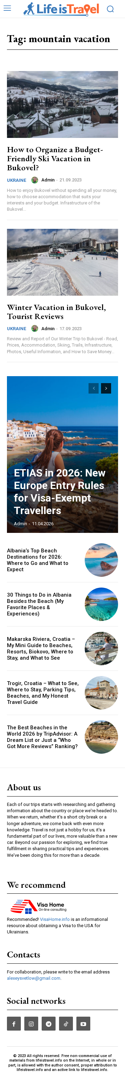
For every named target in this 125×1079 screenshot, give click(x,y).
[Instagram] (31, 1024)
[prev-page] (94, 388)
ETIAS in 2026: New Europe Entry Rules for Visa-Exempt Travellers (60, 492)
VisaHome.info (55, 919)
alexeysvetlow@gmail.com (33, 978)
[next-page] (106, 388)
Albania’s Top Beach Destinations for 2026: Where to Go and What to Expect (37, 560)
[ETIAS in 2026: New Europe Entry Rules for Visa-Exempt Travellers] (62, 454)
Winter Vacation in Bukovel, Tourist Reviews (56, 311)
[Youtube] (83, 1024)
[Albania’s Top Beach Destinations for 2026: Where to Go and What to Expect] (101, 560)
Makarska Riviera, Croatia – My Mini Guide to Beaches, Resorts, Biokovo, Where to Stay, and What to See (41, 648)
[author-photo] (35, 180)
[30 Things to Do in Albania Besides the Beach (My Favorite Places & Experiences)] (101, 604)
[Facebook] (14, 1024)
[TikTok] (66, 1024)
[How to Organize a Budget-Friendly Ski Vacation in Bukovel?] (62, 104)
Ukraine (16, 180)
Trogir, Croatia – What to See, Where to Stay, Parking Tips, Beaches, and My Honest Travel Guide (43, 692)
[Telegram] (49, 1024)
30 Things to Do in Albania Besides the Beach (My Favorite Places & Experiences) (39, 604)
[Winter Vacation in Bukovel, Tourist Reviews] (62, 262)
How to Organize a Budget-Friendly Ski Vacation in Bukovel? (55, 158)
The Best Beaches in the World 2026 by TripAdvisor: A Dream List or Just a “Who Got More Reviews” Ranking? (42, 737)
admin (48, 180)
